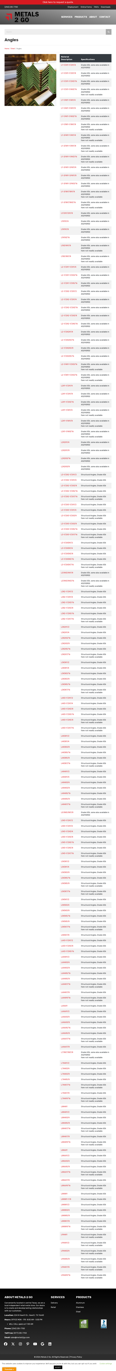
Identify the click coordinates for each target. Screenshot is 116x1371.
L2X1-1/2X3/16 (67, 402)
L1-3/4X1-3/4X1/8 (68, 175)
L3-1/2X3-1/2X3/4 (69, 516)
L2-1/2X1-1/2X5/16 (69, 283)
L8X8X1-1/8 (66, 1199)
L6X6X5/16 (65, 1028)
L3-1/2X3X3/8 (67, 554)
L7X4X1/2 (65, 1063)
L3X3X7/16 (65, 690)
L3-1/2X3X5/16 (67, 559)
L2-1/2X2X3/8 (67, 348)
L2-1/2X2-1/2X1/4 (69, 299)
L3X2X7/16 (65, 654)
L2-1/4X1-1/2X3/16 (69, 364)
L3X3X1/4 (65, 668)
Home (7, 49)
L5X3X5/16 (65, 878)
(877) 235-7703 (20, 1333)
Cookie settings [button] (106, 1364)
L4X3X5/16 (65, 752)
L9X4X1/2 (65, 1243)
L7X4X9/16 (65, 1098)
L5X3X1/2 (65, 861)
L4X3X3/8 (65, 747)
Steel (13, 49)
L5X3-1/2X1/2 (67, 820)
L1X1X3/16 (65, 237)
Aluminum (80, 1303)
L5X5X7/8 (65, 935)
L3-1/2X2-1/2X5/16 (69, 491)
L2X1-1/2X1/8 (67, 394)
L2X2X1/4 (65, 442)
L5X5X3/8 (65, 910)
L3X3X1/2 (65, 662)
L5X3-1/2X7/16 (67, 853)
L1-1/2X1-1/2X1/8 (68, 73)
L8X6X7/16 (65, 1172)
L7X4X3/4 (65, 1068)
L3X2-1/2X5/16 (67, 613)
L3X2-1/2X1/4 (67, 597)
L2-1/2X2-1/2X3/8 (69, 315)
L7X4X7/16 (65, 1085)
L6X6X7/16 (65, 1039)
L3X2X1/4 (65, 632)
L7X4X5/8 (65, 1079)
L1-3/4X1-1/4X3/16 (69, 157)
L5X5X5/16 (65, 916)
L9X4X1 (64, 1235)
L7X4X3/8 (65, 1074)
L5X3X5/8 (65, 883)
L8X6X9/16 (65, 1185)
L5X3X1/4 (65, 867)
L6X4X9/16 (65, 998)
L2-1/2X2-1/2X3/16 (69, 307)
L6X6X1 (64, 1006)
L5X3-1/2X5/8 (67, 848)
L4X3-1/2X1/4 (67, 703)
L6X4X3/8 (65, 968)
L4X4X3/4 (65, 782)
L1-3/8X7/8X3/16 (68, 202)
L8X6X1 (64, 1150)
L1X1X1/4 (65, 221)
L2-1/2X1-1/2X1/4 (68, 267)
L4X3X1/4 (65, 741)
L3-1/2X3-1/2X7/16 (69, 534)
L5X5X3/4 (65, 905)
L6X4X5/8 (65, 979)
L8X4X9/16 (65, 1142)
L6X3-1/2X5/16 (67, 951)
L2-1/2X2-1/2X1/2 (69, 291)
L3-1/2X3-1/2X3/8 (69, 524)
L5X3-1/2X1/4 (67, 826)
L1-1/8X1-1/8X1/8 (68, 124)
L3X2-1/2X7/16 (67, 619)
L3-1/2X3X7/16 (67, 565)
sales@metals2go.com (20, 1337)
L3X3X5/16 (65, 684)
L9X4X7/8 (65, 1267)
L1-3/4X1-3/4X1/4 (68, 167)
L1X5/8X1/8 (66, 256)
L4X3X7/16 (65, 763)
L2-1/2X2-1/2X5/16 (69, 324)
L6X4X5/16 (65, 973)
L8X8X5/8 (65, 1215)
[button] (5, 1344)
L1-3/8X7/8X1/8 (68, 192)
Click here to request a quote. (58, 2)
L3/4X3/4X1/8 (67, 573)
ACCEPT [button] (58, 1367)
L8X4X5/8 (65, 1123)
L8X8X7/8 (65, 1221)
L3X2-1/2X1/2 (67, 591)
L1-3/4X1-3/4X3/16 (69, 183)
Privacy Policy (76, 1357)
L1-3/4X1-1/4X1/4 (68, 135)
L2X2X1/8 (65, 450)
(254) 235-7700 (11, 7)
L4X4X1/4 (65, 777)
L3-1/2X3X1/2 (67, 543)
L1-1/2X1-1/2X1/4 (68, 65)
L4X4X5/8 (65, 799)
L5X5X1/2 (65, 899)
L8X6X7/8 (65, 1180)
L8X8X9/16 (65, 1226)
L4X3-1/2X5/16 (67, 714)
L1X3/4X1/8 (66, 245)
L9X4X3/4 (65, 1251)
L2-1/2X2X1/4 (67, 332)
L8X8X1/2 (65, 1205)
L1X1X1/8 (65, 229)
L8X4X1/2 (65, 1112)
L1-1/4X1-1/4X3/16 (69, 116)
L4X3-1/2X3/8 (67, 709)
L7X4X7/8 (65, 1093)
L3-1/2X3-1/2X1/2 (68, 505)
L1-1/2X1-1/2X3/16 (69, 81)
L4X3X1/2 (65, 736)
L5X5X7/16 (65, 927)
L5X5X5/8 (65, 921)
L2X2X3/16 (65, 458)
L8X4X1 (64, 1106)
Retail (53, 1307)
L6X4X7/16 (65, 984)
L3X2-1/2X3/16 (67, 602)
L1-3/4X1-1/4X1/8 (68, 146)
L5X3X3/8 (65, 872)
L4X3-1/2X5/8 (67, 720)
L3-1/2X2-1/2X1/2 (69, 475)
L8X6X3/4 (65, 1161)
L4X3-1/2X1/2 (67, 698)
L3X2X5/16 (65, 649)
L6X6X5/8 (65, 1033)
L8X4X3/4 (65, 1117)
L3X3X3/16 (65, 673)
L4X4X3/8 (65, 788)
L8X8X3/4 (65, 1210)
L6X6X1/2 (65, 1011)
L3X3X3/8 (65, 679)
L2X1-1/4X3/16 (67, 431)
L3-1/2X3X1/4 (67, 548)
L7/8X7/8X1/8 (67, 1052)
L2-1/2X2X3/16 (67, 340)
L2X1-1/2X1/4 (67, 386)
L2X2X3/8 (65, 466)
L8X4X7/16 (65, 1128)
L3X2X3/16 (65, 638)
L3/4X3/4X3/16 (67, 581)
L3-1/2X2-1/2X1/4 (68, 480)
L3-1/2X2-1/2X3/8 (69, 486)
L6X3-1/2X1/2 (67, 940)
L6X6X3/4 (65, 1017)
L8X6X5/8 (65, 1167)
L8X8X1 (64, 1194)
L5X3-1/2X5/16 (67, 842)
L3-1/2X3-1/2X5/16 (69, 529)
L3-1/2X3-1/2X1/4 (68, 510)
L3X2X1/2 (65, 627)
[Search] (108, 32)
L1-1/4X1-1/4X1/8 (68, 108)
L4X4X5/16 (65, 793)
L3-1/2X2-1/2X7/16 (69, 496)
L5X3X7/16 (65, 891)
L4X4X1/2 (65, 771)
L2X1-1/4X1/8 (67, 421)
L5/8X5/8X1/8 (67, 812)
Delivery (54, 1303)
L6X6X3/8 (65, 1022)
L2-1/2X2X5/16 (67, 356)
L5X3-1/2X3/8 (67, 837)
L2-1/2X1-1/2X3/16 (69, 275)
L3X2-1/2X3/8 (67, 608)
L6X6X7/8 (65, 1047)
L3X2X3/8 (65, 643)
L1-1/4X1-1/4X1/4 (68, 100)
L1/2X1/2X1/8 (67, 213)
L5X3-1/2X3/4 (67, 831)
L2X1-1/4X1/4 (66, 410)
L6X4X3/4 (65, 962)
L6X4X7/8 (65, 992)
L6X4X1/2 (65, 957)
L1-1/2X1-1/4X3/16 (69, 89)
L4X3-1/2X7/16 (67, 728)
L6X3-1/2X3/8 (67, 946)
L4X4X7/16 (65, 804)
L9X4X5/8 (65, 1259)
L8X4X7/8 (65, 1136)
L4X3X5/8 (65, 758)
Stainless (80, 1307)
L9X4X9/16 (65, 1275)
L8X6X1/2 (65, 1155)
